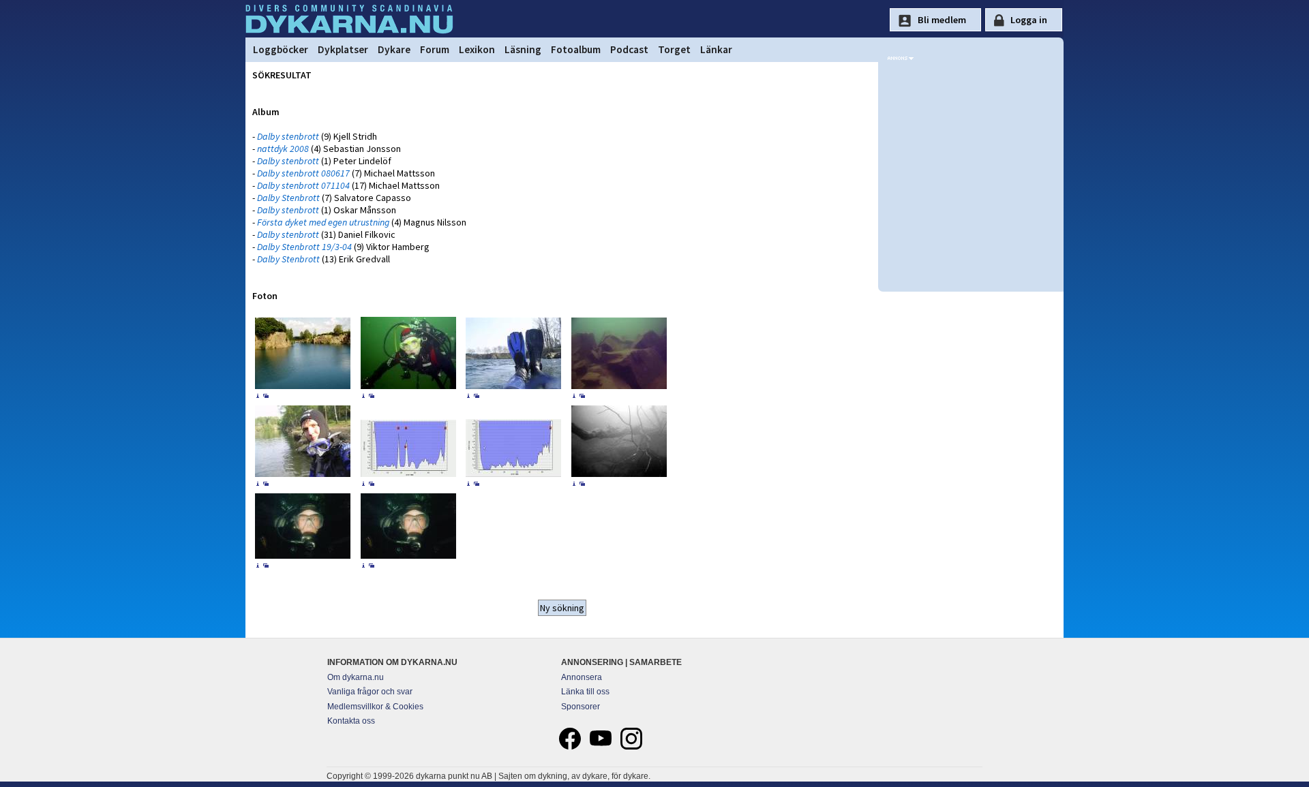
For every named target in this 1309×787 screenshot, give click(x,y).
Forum (434, 49)
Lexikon (477, 49)
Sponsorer (580, 706)
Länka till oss (585, 691)
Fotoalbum (576, 49)
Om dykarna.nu (355, 677)
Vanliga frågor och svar (369, 691)
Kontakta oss (351, 721)
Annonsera (581, 677)
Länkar (716, 49)
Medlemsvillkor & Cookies (375, 706)
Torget (674, 49)
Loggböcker (280, 49)
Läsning (523, 49)
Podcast (629, 49)
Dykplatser (343, 49)
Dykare (394, 49)
